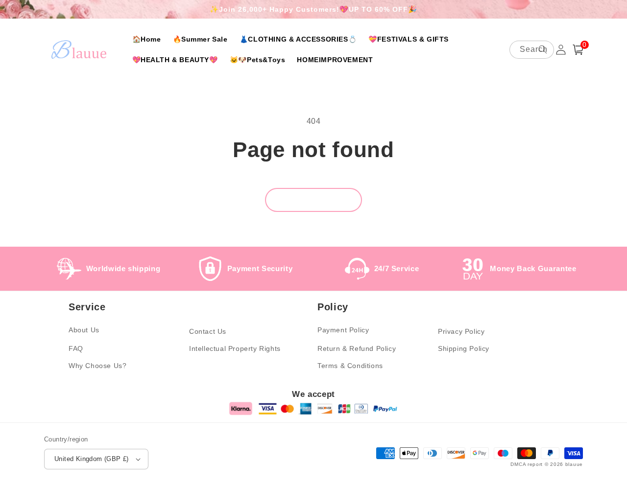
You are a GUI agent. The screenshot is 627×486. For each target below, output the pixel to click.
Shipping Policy (463, 348)
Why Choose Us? (97, 366)
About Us (84, 330)
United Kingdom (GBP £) (91, 459)
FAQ (76, 348)
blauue (574, 464)
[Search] (543, 49)
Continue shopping (313, 200)
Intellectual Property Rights (235, 348)
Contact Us (207, 331)
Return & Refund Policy (356, 348)
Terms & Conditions (350, 366)
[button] (578, 50)
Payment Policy (343, 330)
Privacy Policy (461, 331)
